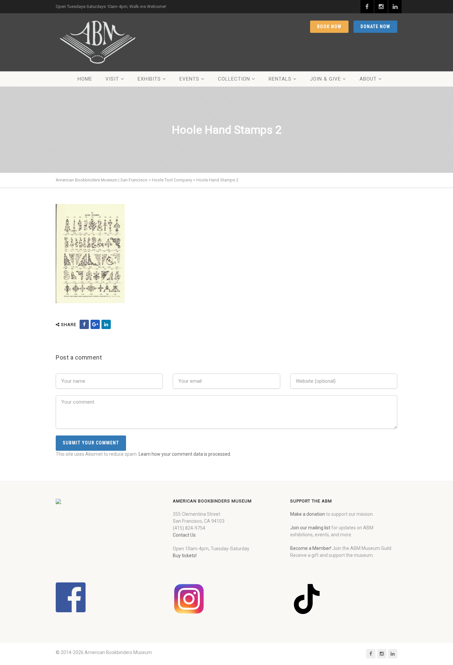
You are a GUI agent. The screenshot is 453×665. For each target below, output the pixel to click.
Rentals (280, 79)
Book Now (329, 26)
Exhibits (149, 79)
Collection (234, 79)
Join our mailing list (310, 527)
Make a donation (307, 514)
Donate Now (375, 26)
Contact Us (184, 535)
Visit (112, 79)
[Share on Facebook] (84, 324)
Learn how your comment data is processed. (185, 454)
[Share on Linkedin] (106, 324)
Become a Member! (310, 548)
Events (189, 79)
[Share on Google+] (95, 324)
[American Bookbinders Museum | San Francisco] (97, 42)
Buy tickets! (185, 555)
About (368, 79)
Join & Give (325, 79)
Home (85, 79)
